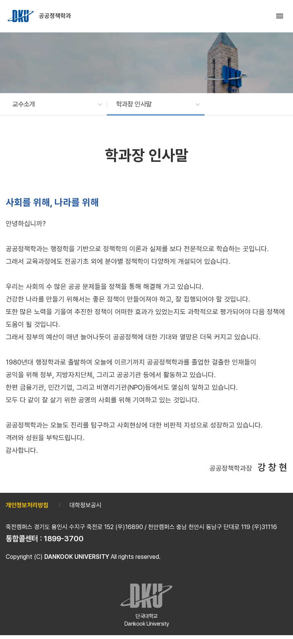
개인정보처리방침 (27, 505)
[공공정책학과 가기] (21, 16)
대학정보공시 (85, 505)
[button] (53, 104)
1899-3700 (64, 538)
